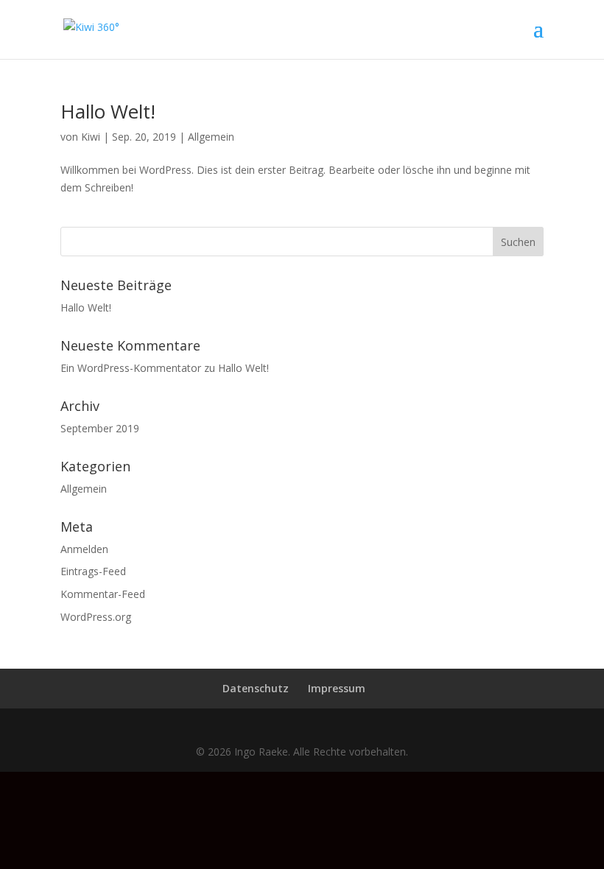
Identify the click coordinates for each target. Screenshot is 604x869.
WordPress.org (95, 617)
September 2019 (99, 428)
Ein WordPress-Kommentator (130, 368)
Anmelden (84, 549)
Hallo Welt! (107, 111)
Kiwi (90, 137)
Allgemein (211, 137)
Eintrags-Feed (93, 571)
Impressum (336, 688)
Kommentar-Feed (102, 594)
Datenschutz (255, 688)
